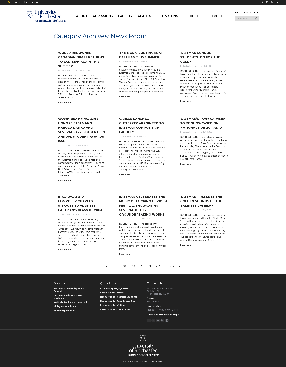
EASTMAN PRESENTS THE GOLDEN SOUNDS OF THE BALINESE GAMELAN (201, 201)
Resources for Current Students (118, 296)
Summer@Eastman (64, 310)
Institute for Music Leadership (71, 302)
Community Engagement (114, 288)
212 (158, 266)
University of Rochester (24, 2)
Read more (63, 102)
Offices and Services (112, 292)
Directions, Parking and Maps (163, 314)
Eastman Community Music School (69, 289)
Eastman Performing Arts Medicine (68, 296)
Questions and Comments (115, 309)
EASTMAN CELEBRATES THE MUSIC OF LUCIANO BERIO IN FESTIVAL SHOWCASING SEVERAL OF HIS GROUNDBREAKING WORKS (143, 205)
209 (134, 266)
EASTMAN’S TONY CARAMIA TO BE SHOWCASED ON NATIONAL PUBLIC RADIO (202, 123)
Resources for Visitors (112, 305)
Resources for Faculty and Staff (118, 301)
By (66, 70)
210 (142, 266)
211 (150, 266)
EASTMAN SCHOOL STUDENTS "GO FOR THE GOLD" (200, 57)
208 (125, 266)
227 (172, 266)
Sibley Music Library (65, 306)
